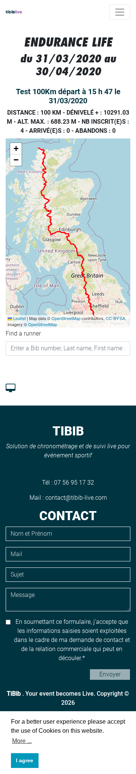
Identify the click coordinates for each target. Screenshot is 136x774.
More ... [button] (22, 741)
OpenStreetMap (65, 318)
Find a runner (23, 333)
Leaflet (19, 318)
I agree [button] (24, 760)
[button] (16, 148)
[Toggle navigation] (119, 12)
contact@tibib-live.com (76, 497)
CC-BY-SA (115, 318)
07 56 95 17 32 (74, 482)
